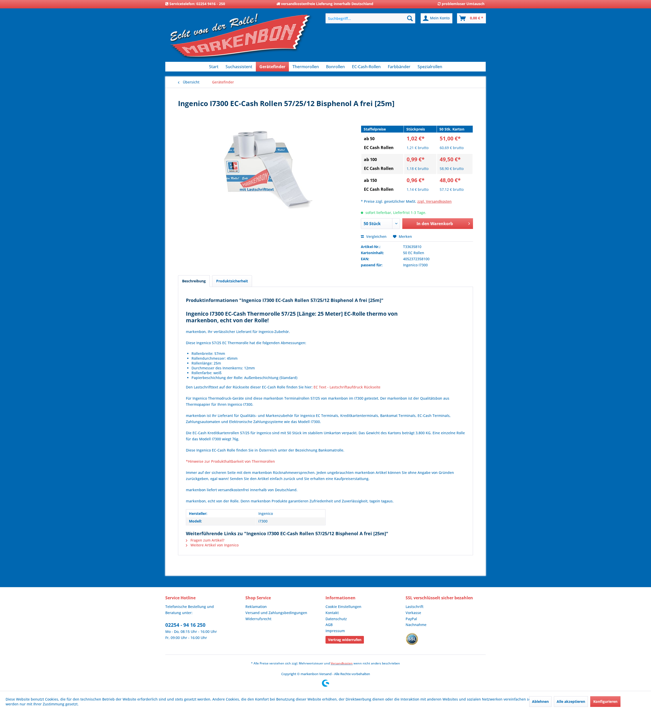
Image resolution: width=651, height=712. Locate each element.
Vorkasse (413, 612)
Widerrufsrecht (258, 618)
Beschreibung (194, 281)
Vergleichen (376, 236)
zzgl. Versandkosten (434, 201)
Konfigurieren (605, 701)
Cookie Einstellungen (343, 606)
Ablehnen (540, 701)
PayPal (411, 618)
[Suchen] (410, 18)
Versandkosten (342, 663)
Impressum (335, 630)
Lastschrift (414, 606)
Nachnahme (416, 624)
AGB (329, 624)
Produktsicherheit (232, 281)
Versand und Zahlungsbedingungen (276, 612)
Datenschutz (336, 618)
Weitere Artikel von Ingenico (214, 545)
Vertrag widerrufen (344, 639)
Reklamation (256, 606)
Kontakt (332, 612)
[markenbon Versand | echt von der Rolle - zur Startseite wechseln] (240, 38)
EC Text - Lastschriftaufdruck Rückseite (347, 387)
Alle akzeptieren (571, 701)
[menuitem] (370, 18)
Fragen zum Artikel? (206, 540)
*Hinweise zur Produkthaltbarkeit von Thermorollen (230, 461)
